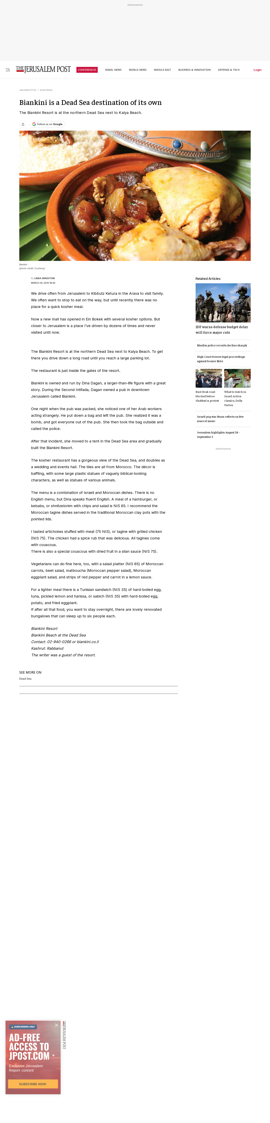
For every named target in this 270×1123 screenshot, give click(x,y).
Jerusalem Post (27, 90)
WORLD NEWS (138, 69)
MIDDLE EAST (162, 69)
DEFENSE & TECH (229, 69)
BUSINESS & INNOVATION (194, 69)
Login (258, 70)
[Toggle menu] (7, 70)
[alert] (33, 1080)
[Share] (23, 124)
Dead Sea (25, 678)
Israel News (46, 90)
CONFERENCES (87, 69)
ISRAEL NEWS (113, 69)
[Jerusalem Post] (41, 70)
